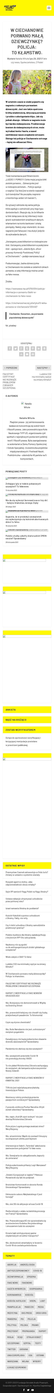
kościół (29, 1295)
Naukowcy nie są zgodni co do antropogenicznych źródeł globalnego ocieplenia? (25, 947)
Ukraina (24, 1349)
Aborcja (11, 1264)
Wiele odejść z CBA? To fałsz (18, 957)
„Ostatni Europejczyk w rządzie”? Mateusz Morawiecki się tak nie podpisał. (24, 1176)
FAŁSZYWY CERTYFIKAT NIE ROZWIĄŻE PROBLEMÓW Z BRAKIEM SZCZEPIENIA (23, 984)
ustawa (40, 1355)
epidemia (31, 1277)
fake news (12, 1283)
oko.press (26, 1313)
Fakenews (27, 1283)
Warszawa (12, 1361)
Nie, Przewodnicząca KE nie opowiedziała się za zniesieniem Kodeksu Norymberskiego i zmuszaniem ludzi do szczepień (26, 1223)
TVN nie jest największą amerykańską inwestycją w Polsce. (22, 1088)
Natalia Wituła (22, 58)
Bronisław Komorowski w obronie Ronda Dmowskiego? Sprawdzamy (24, 1185)
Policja (32, 1319)
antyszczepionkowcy (18, 1270)
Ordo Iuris (41, 1313)
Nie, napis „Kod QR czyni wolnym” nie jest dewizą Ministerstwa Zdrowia (24, 1118)
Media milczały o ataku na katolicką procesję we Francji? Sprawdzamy (25, 1212)
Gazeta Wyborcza (16, 1289)
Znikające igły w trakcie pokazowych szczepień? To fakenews (23, 485)
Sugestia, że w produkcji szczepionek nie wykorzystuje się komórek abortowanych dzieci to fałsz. (27, 519)
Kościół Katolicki (16, 1301)
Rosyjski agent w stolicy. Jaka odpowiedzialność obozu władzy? (21, 883)
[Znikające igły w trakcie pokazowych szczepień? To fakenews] (27, 478)
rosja (10, 1337)
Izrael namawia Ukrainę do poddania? (22, 908)
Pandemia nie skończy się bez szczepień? (24, 1049)
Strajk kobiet (34, 1337)
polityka (11, 1325)
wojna (25, 1361)
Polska (24, 1325)
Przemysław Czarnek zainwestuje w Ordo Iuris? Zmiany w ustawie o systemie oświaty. (27, 873)
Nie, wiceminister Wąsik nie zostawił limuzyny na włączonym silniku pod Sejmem (26, 1137)
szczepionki (13, 1343)
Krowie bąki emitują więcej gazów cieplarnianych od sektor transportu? (22, 1234)
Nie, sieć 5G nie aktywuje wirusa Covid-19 (24, 1204)
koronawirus (14, 1295)
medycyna (12, 1313)
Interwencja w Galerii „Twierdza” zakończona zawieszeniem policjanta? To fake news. (25, 1147)
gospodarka (36, 1289)
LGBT (42, 1301)
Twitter (11, 1349)
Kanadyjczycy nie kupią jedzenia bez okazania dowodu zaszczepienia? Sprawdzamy (26, 1040)
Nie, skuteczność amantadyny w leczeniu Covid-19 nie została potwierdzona (24, 1244)
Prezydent (12, 1331)
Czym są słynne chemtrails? (18, 1022)
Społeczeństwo (27, 62)
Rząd (20, 1337)
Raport (42, 1331)
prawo (35, 1325)
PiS (22, 1319)
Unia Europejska (15, 1355)
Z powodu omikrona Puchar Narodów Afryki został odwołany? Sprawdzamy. (25, 1108)
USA (30, 1355)
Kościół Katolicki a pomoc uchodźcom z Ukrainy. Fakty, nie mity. (23, 916)
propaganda (28, 1331)
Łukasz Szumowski (16, 1367)
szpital (27, 1343)
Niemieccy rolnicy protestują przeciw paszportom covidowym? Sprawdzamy (23, 1098)
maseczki (29, 1307)
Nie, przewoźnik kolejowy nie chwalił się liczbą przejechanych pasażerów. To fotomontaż (26, 1013)
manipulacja (14, 1307)
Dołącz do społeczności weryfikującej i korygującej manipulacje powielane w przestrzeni (23, 741)
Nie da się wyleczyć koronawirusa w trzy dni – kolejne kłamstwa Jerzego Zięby (27, 501)
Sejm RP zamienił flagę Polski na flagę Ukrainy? (27, 891)
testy (38, 1343)
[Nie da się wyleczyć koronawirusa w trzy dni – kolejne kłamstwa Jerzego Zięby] (27, 495)
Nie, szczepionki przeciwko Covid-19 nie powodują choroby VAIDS (22, 1057)
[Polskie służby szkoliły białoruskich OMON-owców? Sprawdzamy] (27, 530)
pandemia (12, 1319)
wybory (37, 1361)
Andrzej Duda (27, 1264)
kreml (33, 1301)
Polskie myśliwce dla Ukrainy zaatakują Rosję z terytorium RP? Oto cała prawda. (26, 936)
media (41, 1307)
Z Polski (39, 62)
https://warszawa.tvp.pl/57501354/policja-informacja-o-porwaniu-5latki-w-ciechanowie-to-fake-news (25, 292)
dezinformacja (15, 1277)
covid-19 (37, 1270)
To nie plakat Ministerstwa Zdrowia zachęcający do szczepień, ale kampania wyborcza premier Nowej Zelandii (27, 1068)
